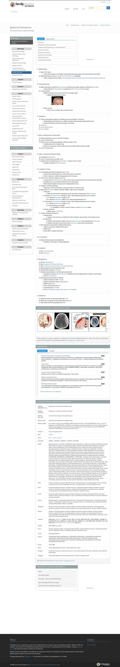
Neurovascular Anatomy (18, 156)
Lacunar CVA (15, 126)
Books (75, 9)
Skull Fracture (76, 89)
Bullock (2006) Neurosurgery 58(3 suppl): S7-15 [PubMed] (60, 289)
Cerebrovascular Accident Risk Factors (20, 102)
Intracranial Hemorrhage (18, 51)
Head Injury (41, 42)
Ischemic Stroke (16, 96)
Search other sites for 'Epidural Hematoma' (49, 585)
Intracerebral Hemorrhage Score (20, 203)
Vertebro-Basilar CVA (17, 128)
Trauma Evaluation (48, 251)
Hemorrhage (20, 48)
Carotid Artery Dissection (18, 108)
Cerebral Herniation (60, 163)
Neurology (14, 38)
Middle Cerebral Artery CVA (19, 123)
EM (83, 9)
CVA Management (16, 99)
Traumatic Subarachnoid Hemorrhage (81, 78)
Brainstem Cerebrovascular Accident (19, 132)
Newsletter (53, 665)
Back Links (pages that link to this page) (48, 582)
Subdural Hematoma (17, 75)
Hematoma (51, 189)
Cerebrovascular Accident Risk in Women (20, 213)
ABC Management (48, 262)
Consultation (57, 270)
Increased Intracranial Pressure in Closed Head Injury (51, 47)
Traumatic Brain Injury (68, 76)
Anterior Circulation (17, 162)
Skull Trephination (16, 249)
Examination (20, 179)
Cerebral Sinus (16, 169)
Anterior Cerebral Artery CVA (19, 121)
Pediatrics (20, 226)
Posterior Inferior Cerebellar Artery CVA (19, 139)
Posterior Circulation (17, 159)
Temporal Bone (58, 89)
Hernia (55, 287)
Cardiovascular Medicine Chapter (89, 25)
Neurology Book (75, 25)
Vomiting (50, 127)
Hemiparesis (51, 157)
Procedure (20, 247)
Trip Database (42, 351)
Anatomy (20, 154)
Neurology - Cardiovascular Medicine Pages (49, 579)
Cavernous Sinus (16, 172)
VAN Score (15, 205)
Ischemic (20, 93)
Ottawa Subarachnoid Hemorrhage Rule (17, 197)
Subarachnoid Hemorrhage (19, 63)
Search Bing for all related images (75, 340)
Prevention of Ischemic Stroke (20, 242)
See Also (40, 39)
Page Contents (50, 39)
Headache (43, 125)
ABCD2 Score (15, 182)
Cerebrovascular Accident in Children (19, 234)
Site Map (47, 665)
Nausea (43, 127)
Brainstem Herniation (43, 50)
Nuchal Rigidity (45, 129)
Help (109, 2)
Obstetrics (20, 219)
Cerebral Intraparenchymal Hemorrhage (19, 55)
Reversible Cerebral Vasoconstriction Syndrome (19, 117)
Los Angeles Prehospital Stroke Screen (20, 192)
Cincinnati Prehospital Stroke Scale (19, 188)
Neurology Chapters (43, 575)
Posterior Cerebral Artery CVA (19, 135)
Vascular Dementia (17, 82)
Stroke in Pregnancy (17, 221)
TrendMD (51, 351)
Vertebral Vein (15, 175)
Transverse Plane (55, 195)
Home (67, 9)
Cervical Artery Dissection (18, 106)
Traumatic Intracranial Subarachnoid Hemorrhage (19, 69)
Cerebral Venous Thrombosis (19, 89)
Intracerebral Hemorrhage (44, 60)
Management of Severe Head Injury (47, 45)
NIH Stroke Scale (16, 184)
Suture (67, 172)
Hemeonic (20, 86)
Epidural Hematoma (17, 72)
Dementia (20, 79)
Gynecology (20, 210)
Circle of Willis (16, 164)
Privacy (37, 665)
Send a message (91, 645)
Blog (58, 665)
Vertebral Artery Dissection (19, 111)
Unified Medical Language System (64, 560)
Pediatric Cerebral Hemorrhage (20, 228)
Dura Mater (95, 87)
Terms (32, 665)
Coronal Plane (56, 201)
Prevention (21, 240)
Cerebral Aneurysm (17, 65)
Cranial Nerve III (63, 161)
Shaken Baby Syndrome (18, 231)
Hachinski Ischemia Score (19, 200)
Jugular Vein (15, 167)
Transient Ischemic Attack (19, 114)
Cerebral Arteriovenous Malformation (18, 59)
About (42, 665)
